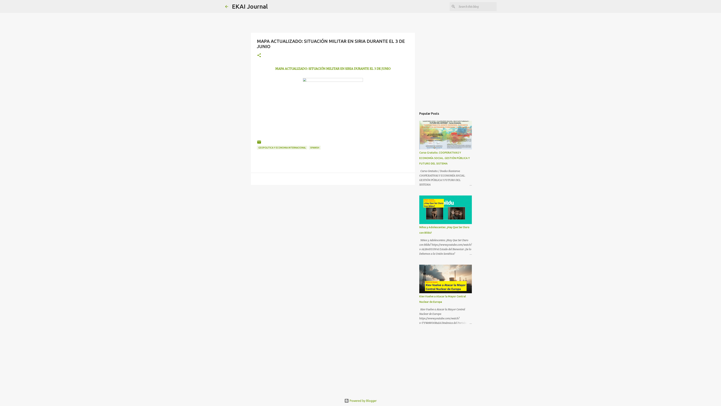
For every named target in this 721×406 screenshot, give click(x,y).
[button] (259, 55)
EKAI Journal (250, 6)
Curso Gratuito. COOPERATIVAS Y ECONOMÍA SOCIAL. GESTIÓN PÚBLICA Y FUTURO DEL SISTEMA (444, 158)
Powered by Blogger (363, 400)
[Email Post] (259, 143)
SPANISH (314, 147)
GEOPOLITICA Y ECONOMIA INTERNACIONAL (282, 147)
